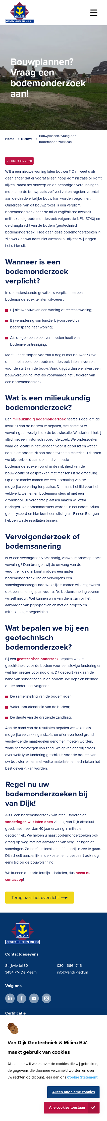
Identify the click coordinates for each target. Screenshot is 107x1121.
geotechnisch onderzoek (37, 659)
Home (9, 138)
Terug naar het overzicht (35, 897)
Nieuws (26, 138)
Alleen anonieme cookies (73, 1092)
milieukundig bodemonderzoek (39, 419)
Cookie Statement (82, 1077)
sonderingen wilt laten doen (29, 822)
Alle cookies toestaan (67, 1107)
